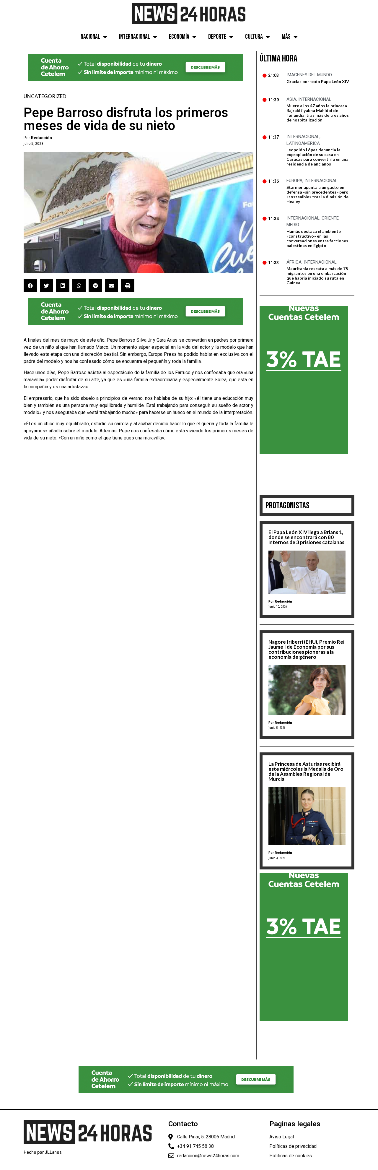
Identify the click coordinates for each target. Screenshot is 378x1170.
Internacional (134, 37)
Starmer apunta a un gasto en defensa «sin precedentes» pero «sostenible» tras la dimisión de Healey (317, 194)
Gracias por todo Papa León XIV (317, 81)
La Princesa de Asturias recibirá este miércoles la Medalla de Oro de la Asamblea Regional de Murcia (305, 771)
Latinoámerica (303, 143)
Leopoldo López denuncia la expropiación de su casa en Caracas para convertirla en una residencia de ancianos (317, 156)
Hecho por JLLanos (43, 1152)
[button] (30, 285)
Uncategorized (45, 96)
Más (286, 37)
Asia (291, 99)
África (294, 262)
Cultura (254, 37)
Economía (179, 37)
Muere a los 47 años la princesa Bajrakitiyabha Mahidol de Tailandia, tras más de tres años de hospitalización (317, 112)
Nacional (90, 37)
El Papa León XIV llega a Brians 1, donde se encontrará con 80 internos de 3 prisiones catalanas (306, 537)
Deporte (217, 37)
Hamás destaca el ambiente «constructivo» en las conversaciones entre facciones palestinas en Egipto (317, 238)
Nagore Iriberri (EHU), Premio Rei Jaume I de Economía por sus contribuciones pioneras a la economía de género (306, 649)
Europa (294, 180)
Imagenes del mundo (309, 74)
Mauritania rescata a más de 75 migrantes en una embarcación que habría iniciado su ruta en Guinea (317, 275)
